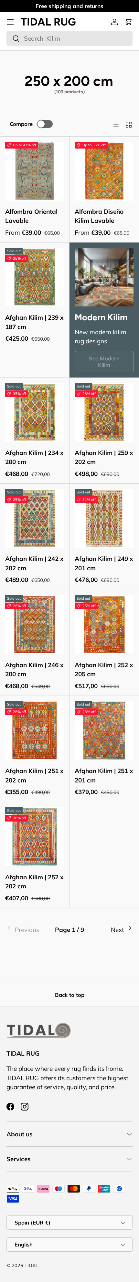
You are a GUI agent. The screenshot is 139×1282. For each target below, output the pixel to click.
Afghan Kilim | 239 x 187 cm (34, 322)
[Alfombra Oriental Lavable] (34, 171)
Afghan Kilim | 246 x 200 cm (34, 669)
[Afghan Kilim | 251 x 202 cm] (34, 730)
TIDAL (31, 1265)
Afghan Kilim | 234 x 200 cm (34, 457)
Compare (21, 123)
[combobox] (69, 38)
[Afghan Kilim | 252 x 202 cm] (34, 836)
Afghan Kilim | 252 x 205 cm (104, 669)
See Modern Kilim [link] (104, 361)
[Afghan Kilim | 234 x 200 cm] (34, 412)
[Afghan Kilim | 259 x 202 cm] (104, 412)
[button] (129, 22)
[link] (27, 930)
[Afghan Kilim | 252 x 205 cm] (104, 624)
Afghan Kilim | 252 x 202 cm (34, 881)
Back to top (69, 994)
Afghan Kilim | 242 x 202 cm (34, 563)
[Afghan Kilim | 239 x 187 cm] (34, 277)
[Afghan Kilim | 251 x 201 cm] (104, 730)
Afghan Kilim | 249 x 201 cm (104, 563)
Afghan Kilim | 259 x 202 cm (104, 457)
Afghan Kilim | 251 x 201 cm (104, 775)
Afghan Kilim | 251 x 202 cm (34, 775)
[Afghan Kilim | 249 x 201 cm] (104, 518)
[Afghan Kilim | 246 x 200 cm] (34, 624)
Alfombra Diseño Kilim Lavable (99, 216)
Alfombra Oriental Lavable (31, 216)
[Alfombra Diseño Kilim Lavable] (104, 171)
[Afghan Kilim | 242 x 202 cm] (34, 518)
